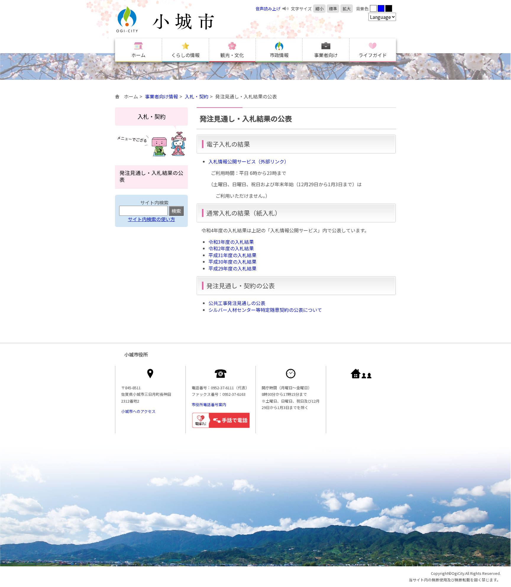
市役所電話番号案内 (209, 404)
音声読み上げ (268, 9)
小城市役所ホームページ (177, 19)
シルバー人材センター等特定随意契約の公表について (265, 309)
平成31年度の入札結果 (232, 255)
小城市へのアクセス (138, 411)
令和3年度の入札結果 (231, 241)
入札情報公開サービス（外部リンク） (248, 161)
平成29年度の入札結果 (232, 268)
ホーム (138, 55)
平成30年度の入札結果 (232, 261)
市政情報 (279, 55)
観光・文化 (232, 55)
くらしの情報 (185, 55)
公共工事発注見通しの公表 (236, 303)
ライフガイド (372, 55)
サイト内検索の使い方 (151, 219)
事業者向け (326, 55)
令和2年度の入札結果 (231, 248)
